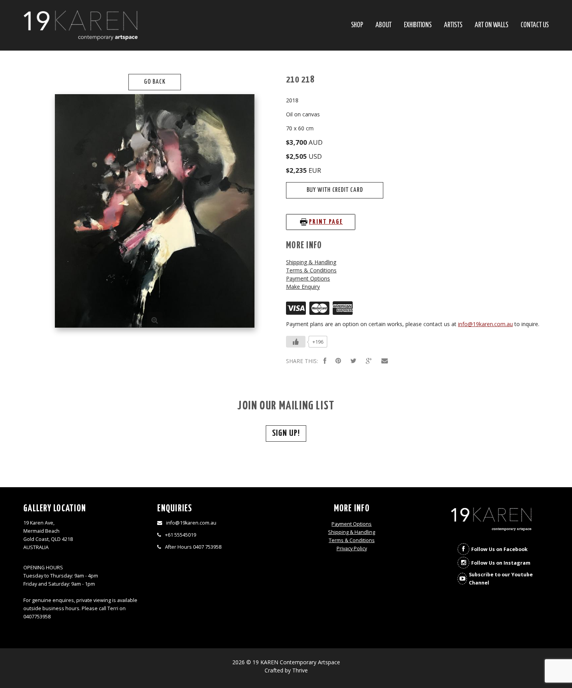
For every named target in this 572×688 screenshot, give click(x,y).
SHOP (357, 25)
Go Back (154, 82)
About (383, 25)
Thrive (300, 670)
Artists (453, 25)
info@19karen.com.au (485, 324)
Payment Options (308, 278)
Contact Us (535, 25)
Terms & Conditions (311, 270)
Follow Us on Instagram (500, 563)
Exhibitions (418, 25)
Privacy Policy (352, 548)
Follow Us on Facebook (499, 549)
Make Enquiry (303, 286)
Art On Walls (491, 25)
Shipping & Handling (311, 262)
